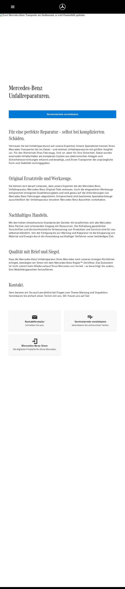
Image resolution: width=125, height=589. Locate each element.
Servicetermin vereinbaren (62, 114)
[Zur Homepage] (62, 7)
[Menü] (13, 7)
